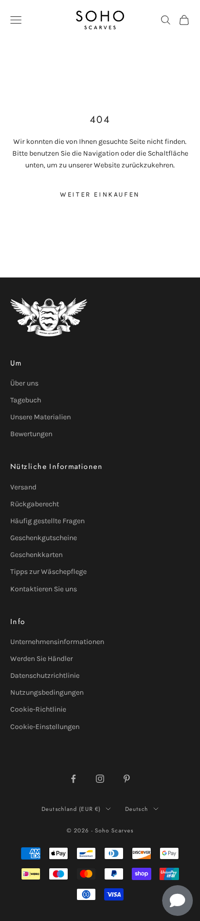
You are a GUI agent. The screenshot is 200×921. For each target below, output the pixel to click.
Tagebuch (25, 400)
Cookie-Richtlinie (38, 709)
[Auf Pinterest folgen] (127, 779)
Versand (23, 487)
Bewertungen (31, 434)
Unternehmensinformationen (57, 641)
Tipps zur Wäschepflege (48, 571)
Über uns (24, 383)
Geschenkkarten (36, 554)
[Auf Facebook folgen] (73, 779)
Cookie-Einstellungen (44, 726)
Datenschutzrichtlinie (44, 675)
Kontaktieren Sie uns (43, 589)
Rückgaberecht (34, 504)
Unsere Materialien (40, 417)
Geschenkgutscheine (43, 537)
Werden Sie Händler (41, 658)
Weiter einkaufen (100, 194)
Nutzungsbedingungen (47, 692)
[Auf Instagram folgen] (100, 779)
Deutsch (136, 809)
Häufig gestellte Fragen (47, 521)
